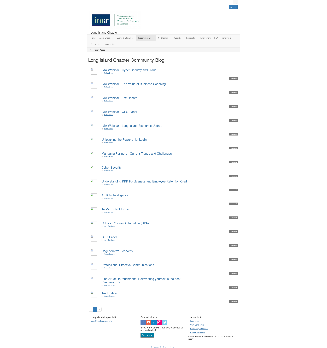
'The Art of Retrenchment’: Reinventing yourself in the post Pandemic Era (141, 280)
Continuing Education (199, 328)
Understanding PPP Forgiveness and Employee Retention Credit (145, 181)
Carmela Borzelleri (109, 254)
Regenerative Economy (117, 251)
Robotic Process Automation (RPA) (125, 223)
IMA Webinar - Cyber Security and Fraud (129, 70)
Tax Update (109, 293)
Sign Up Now (147, 335)
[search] (235, 2)
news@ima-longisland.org (101, 321)
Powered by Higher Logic (163, 347)
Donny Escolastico (109, 226)
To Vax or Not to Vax (116, 209)
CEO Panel (109, 237)
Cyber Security (111, 167)
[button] (106, 38)
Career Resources (197, 332)
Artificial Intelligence (115, 195)
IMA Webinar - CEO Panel (119, 111)
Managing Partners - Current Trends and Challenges (137, 153)
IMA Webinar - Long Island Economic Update (132, 125)
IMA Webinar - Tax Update (119, 97)
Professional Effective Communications (128, 264)
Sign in (233, 7)
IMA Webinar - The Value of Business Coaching (134, 83)
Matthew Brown (108, 73)
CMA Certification (197, 324)
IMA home (194, 321)
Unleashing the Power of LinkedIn (124, 139)
